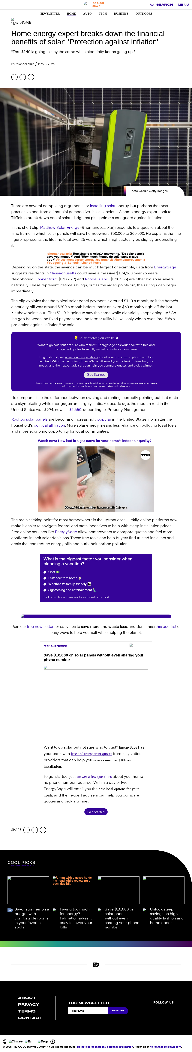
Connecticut (45, 279)
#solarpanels (104, 260)
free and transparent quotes (91, 754)
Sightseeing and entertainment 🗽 (72, 590)
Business (121, 13)
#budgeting (55, 263)
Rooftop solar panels (29, 420)
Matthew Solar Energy (59, 228)
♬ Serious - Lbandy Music (82, 263)
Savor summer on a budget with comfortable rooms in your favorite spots (32, 918)
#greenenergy (84, 260)
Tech (103, 13)
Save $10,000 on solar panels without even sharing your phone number (122, 918)
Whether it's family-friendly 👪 (69, 584)
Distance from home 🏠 (65, 578)
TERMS (27, 1011)
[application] (96, 479)
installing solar (103, 206)
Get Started (96, 374)
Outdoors (144, 13)
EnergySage (165, 267)
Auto (87, 13)
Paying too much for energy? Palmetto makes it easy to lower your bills (76, 918)
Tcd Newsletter (88, 1002)
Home (71, 13)
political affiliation (49, 426)
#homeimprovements (129, 260)
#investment (65, 260)
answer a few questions (81, 357)
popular (104, 420)
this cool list (166, 627)
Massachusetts (63, 273)
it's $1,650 (72, 410)
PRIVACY (28, 1004)
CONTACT (30, 1018)
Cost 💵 (54, 572)
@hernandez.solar (59, 254)
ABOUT (27, 998)
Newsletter (50, 13)
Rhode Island (96, 279)
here (128, 386)
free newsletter (40, 627)
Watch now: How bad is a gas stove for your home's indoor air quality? (95, 441)
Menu (183, 4)
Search (164, 4)
